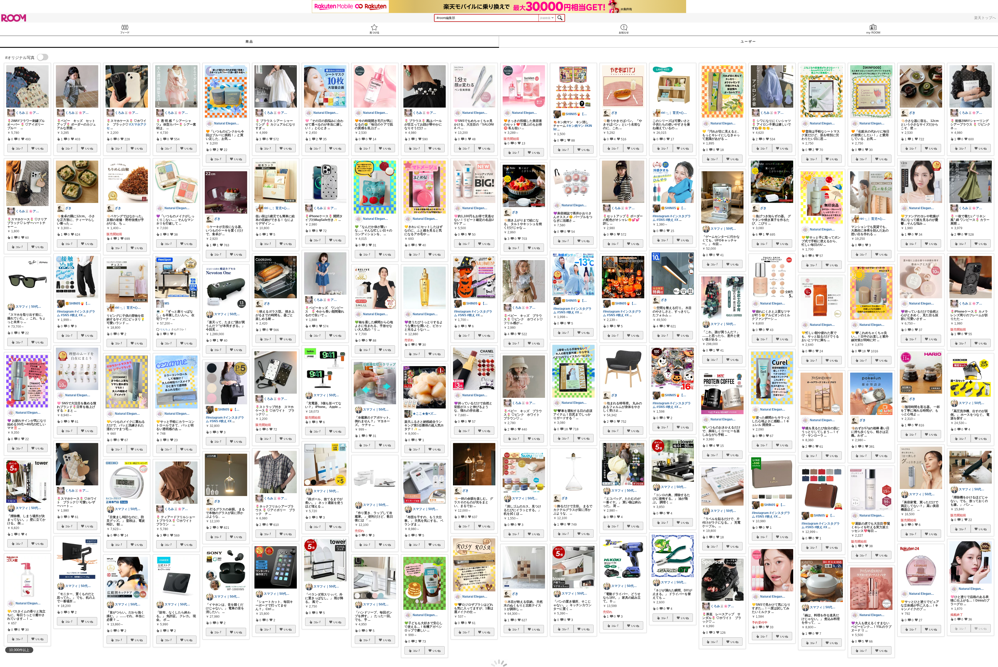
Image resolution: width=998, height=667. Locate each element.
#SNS (65, 315)
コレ (18, 148)
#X (81, 315)
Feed (125, 29)
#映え (74, 315)
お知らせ (623, 29)
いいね (39, 148)
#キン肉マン (575, 126)
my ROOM (873, 29)
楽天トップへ (985, 18)
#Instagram (65, 311)
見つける (374, 29)
